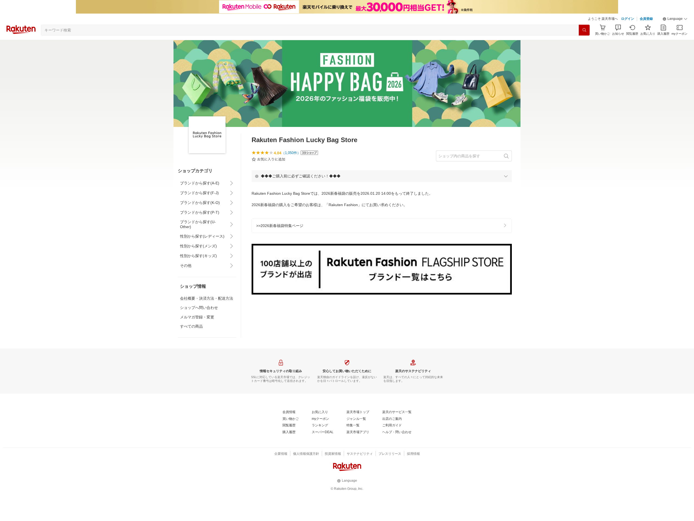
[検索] (584, 30)
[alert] (382, 176)
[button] (675, 19)
